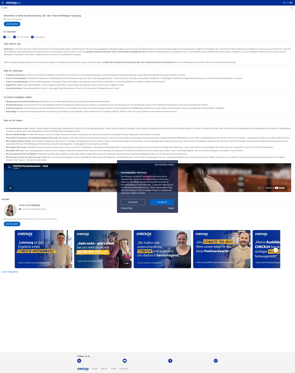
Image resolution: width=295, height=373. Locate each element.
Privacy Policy (127, 208)
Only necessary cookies (164, 164)
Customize (133, 202)
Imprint (171, 208)
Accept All (162, 202)
